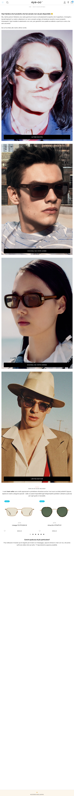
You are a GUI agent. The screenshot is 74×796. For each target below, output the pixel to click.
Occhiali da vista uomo (36, 251)
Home (30, 6)
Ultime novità (37, 137)
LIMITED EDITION (37, 479)
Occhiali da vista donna (37, 365)
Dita (19, 523)
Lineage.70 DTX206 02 (19, 525)
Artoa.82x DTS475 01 (54, 525)
